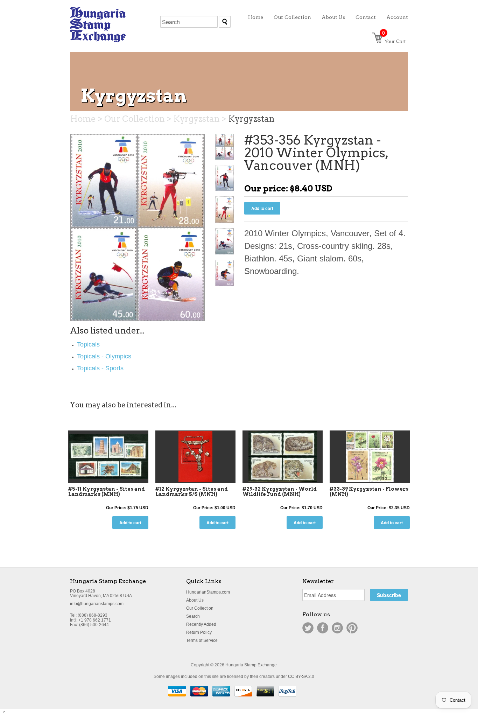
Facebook (322, 627)
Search (193, 616)
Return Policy (199, 632)
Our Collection (199, 608)
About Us (195, 600)
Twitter (308, 627)
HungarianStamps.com (208, 592)
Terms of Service (202, 640)
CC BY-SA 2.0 (301, 676)
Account (397, 17)
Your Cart (394, 41)
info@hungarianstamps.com (97, 603)
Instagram (337, 627)
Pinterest (352, 627)
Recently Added (201, 624)
